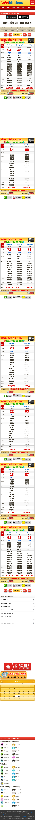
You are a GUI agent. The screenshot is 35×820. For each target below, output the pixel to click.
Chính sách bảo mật (18, 814)
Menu (32, 1)
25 (14, 696)
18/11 (10, 34)
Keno (23, 7)
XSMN (2, 7)
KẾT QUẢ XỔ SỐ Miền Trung (11, 39)
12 (19, 691)
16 (4, 693)
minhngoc (24, 816)
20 (23, 693)
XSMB (13, 7)
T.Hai (2, 470)
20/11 (24, 34)
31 (28, 686)
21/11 (29, 34)
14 (28, 691)
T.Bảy (2, 46)
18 (14, 693)
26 (4, 686)
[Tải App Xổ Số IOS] (23, 17)
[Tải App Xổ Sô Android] (12, 17)
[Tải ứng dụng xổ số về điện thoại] (14, 42)
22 (33, 693)
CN (2, 533)
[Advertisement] (17, 118)
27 (9, 686)
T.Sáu (2, 145)
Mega (18, 7)
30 (23, 686)
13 (23, 691)
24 (9, 696)
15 (33, 691)
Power (29, 7)
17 (9, 693)
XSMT (7, 7)
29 (19, 686)
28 (14, 686)
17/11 (5, 34)
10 (9, 691)
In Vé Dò (18, 97)
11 (14, 691)
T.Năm (2, 245)
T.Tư (2, 344)
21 (28, 693)
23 (4, 696)
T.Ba (2, 407)
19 (19, 693)
